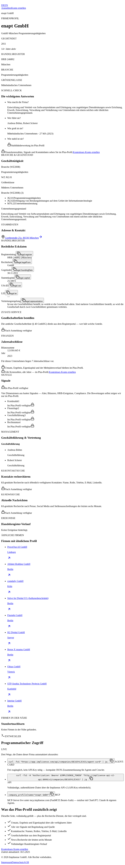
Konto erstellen (18, 8)
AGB (26, 862)
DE (3, 5)
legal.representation (34, 301)
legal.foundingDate (24, 270)
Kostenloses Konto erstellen (86, 152)
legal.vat (17, 286)
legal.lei (13, 293)
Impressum (6, 862)
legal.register (26, 254)
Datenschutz (18, 862)
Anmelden (6, 8)
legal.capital (24, 278)
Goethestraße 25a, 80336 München (22, 238)
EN (6, 5)
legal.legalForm (24, 262)
